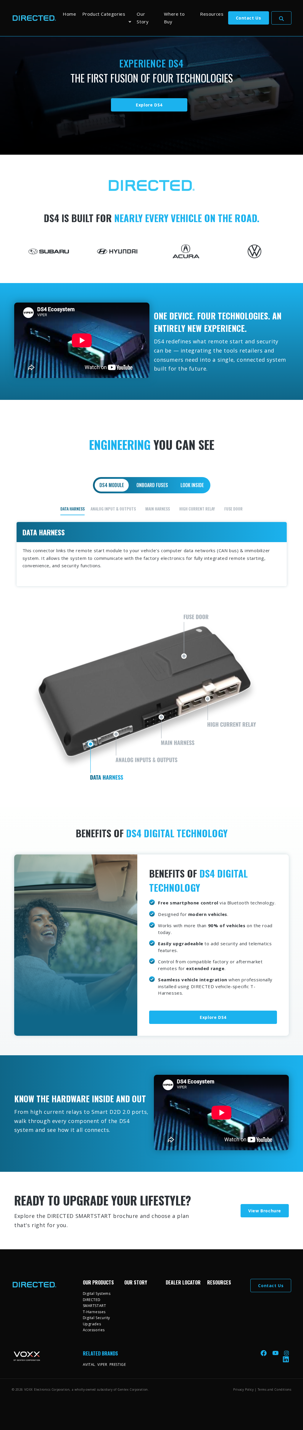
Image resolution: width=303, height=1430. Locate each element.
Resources (211, 14)
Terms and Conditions (274, 1389)
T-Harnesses (94, 1311)
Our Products (98, 1282)
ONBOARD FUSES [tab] (152, 485)
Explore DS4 (149, 105)
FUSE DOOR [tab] (233, 508)
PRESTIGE (117, 1364)
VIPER (102, 1364)
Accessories (94, 1329)
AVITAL (89, 1364)
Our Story (143, 18)
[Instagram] (286, 1352)
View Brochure (264, 1211)
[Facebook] (264, 1352)
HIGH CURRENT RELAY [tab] (197, 508)
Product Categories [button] (103, 14)
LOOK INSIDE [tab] (192, 485)
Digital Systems (97, 1293)
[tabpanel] (152, 649)
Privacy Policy (243, 1389)
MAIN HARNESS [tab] (157, 508)
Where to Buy (174, 18)
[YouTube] (276, 1352)
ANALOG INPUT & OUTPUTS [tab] (113, 508)
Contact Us (248, 18)
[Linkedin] (286, 1358)
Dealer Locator (183, 1282)
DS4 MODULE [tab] (111, 485)
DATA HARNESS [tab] (72, 508)
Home (69, 14)
